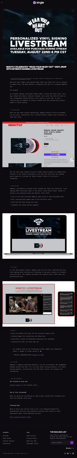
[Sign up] (71, 442)
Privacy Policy (32, 438)
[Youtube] (68, 453)
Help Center (7, 438)
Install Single (15, 385)
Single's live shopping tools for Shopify (25, 193)
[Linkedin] (73, 453)
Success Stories (8, 441)
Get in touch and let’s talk (20, 417)
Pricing (5, 435)
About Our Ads (31, 441)
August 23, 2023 (38, 355)
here (29, 398)
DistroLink (7, 443)
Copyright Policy (33, 443)
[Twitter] (70, 453)
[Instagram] (65, 453)
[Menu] (1, 2)
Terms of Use (31, 435)
